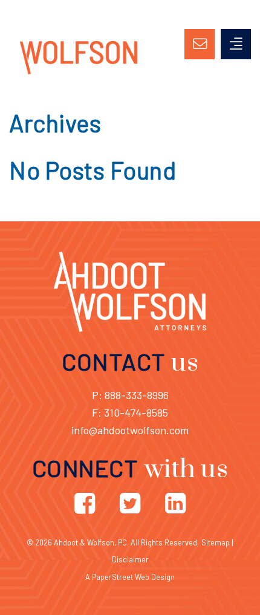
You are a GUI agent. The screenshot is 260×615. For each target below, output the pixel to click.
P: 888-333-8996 (130, 395)
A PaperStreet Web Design (130, 577)
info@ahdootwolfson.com (130, 430)
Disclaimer (130, 559)
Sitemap (215, 542)
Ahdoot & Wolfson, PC (90, 542)
